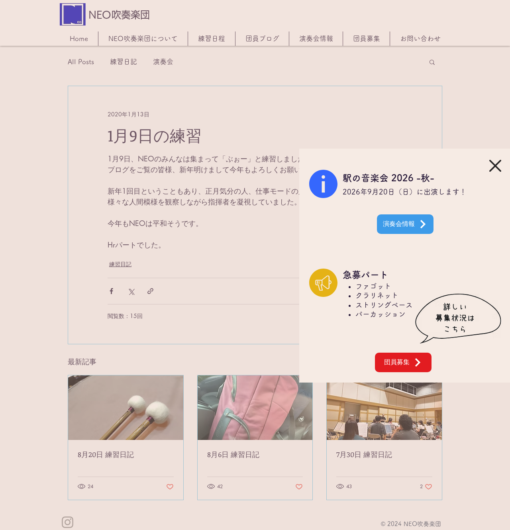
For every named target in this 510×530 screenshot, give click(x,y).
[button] (495, 166)
